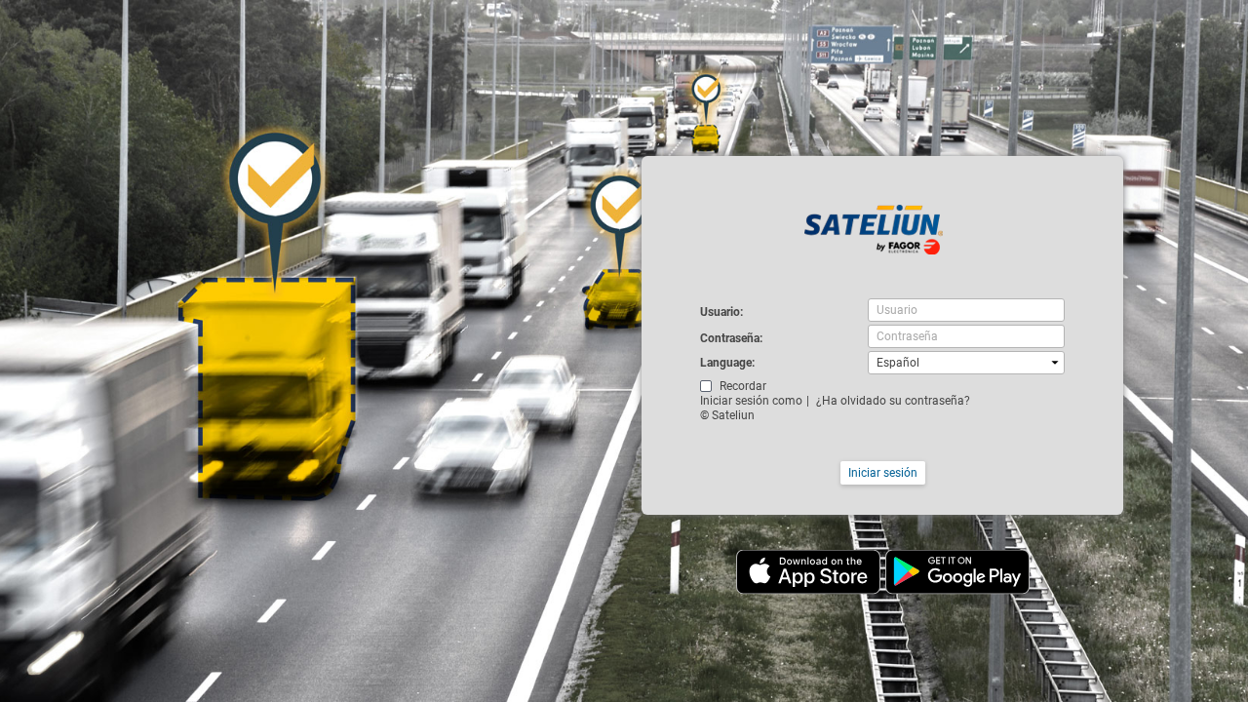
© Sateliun (727, 415)
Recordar (743, 386)
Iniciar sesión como (751, 401)
